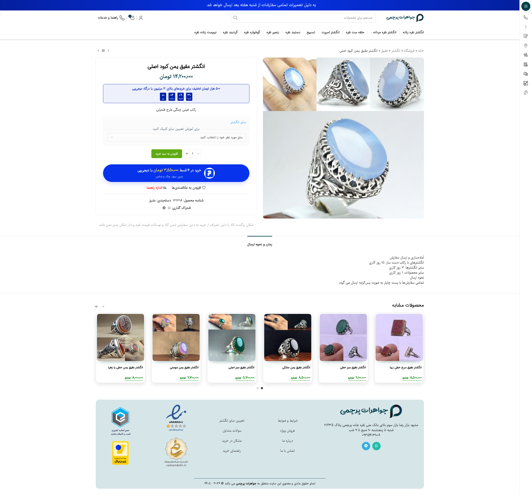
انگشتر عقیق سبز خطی (353, 367)
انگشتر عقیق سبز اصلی (241, 367)
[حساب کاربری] (141, 18)
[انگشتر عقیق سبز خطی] (343, 337)
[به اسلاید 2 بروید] (258, 388)
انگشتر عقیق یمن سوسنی (184, 367)
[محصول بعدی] (98, 50)
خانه (421, 51)
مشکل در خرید (232, 441)
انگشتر (396, 51)
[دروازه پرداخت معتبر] (120, 453)
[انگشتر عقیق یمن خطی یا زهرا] (120, 337)
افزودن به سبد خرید (167, 153)
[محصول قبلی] (108, 50)
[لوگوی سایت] (405, 17)
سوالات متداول (231, 431)
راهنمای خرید (232, 451)
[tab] (259, 242)
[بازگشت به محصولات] (103, 50)
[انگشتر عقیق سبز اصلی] (231, 337)
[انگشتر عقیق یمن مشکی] (287, 337)
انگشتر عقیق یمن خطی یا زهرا (125, 367)
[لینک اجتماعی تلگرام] (164, 208)
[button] (103, 306)
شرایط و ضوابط (287, 420)
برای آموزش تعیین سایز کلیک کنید (176, 129)
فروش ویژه (287, 431)
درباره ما (287, 441)
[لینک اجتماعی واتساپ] (169, 208)
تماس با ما (287, 451)
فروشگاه (409, 51)
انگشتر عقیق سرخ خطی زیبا (406, 367)
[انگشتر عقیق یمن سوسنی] (176, 337)
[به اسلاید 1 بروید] (262, 388)
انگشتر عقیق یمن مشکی (296, 367)
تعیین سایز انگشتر (231, 420)
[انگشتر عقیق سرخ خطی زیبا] (399, 337)
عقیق (384, 51)
